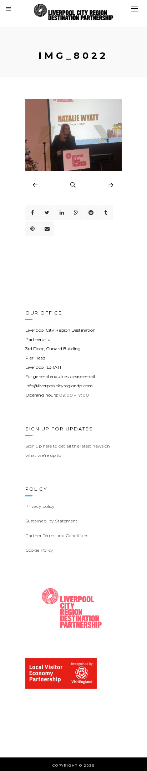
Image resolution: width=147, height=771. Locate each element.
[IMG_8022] (73, 169)
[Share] (32, 212)
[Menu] (134, 9)
